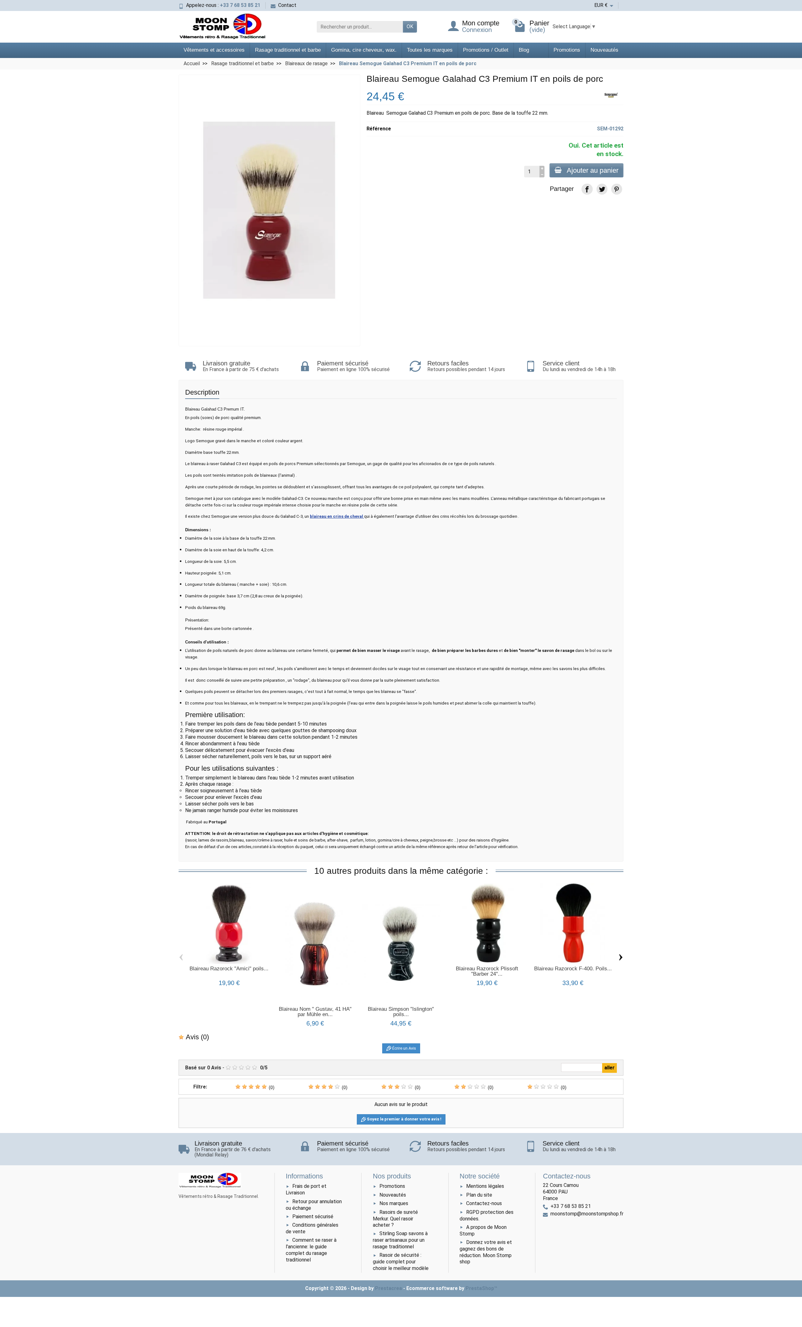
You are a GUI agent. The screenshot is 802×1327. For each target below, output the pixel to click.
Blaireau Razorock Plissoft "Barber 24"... (487, 971)
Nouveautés (604, 50)
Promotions (567, 50)
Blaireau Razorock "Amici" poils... (229, 969)
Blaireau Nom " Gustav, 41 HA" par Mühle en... (315, 1011)
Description (202, 392)
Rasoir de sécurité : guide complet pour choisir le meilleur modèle (401, 1261)
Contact (287, 5)
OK (410, 26)
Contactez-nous (484, 1203)
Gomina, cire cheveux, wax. (364, 50)
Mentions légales (485, 1186)
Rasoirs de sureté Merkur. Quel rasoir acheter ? (395, 1218)
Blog (524, 50)
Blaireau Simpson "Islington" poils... (401, 1011)
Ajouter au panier (592, 170)
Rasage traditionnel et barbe (288, 50)
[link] (586, 189)
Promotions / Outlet (485, 50)
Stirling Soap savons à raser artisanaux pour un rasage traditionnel (400, 1240)
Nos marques (393, 1203)
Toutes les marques (430, 50)
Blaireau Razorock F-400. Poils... (573, 969)
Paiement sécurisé (312, 1216)
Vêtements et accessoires (214, 50)
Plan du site (479, 1195)
